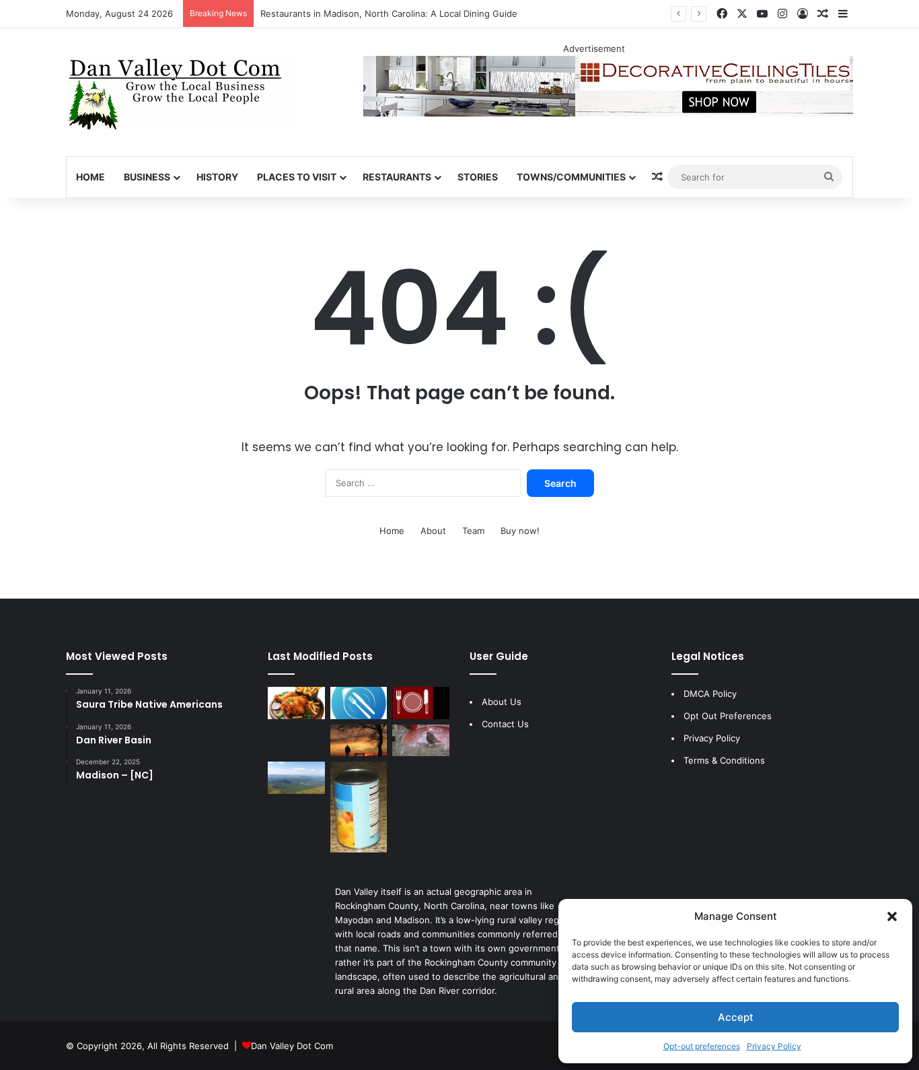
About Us (501, 701)
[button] (892, 916)
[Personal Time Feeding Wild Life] (420, 741)
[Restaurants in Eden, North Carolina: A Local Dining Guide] (420, 703)
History (217, 176)
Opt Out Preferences (728, 715)
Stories (477, 176)
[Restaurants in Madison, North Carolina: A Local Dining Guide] (359, 703)
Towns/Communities (571, 176)
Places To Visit (296, 176)
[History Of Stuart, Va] (296, 778)
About (433, 530)
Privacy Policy (774, 1046)
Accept (735, 1017)
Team (473, 530)
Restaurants (397, 176)
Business (147, 176)
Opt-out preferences (701, 1046)
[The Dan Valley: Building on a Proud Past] (359, 741)
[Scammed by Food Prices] (359, 807)
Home (90, 176)
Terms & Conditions (724, 760)
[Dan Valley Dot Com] (180, 92)
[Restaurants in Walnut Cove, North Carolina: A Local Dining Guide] (296, 703)
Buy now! (520, 530)
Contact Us (505, 723)
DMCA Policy (710, 693)
